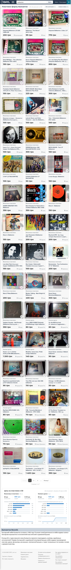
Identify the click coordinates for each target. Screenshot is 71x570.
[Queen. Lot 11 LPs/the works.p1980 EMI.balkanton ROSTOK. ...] (12, 339)
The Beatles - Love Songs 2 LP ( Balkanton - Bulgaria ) (58, 469)
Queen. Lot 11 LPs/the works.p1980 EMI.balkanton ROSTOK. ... (11, 353)
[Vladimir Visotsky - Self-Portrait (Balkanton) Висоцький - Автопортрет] (12, 310)
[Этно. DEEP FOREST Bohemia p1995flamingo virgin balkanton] (35, 310)
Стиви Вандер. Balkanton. (56, 176)
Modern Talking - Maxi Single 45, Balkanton (35, 294)
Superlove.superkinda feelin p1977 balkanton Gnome (11, 381)
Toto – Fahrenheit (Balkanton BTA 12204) (57, 119)
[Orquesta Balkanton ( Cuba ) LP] (58, 18)
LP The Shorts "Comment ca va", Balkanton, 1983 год (57, 411)
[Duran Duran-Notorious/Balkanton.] (58, 280)
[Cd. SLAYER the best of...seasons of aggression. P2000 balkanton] (58, 310)
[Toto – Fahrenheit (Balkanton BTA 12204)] (58, 105)
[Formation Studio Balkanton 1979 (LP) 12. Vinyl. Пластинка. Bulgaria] (12, 76)
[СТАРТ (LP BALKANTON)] (12, 164)
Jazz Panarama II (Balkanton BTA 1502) (34, 235)
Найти (49, 2)
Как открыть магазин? (61, 560)
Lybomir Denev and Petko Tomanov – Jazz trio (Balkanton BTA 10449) (35, 119)
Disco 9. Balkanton (8, 235)
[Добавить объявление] (69, 2)
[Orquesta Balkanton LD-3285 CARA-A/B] (12, 17)
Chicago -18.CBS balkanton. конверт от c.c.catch (57, 381)
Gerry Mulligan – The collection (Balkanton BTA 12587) (12, 60)
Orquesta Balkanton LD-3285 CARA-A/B (11, 31)
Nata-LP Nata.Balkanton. (10, 293)
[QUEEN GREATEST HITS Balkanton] (12, 193)
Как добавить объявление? (58, 557)
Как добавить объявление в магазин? (61, 563)
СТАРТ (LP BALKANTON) (10, 176)
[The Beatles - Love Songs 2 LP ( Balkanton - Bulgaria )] (58, 456)
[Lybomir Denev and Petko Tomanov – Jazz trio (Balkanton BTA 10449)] (35, 105)
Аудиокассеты (24, 556)
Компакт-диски (43, 494)
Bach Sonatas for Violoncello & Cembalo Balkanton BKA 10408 (35, 206)
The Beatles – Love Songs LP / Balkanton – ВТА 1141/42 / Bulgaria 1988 (35, 470)
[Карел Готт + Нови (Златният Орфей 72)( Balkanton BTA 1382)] (12, 135)
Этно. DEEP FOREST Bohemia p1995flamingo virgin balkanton (35, 323)
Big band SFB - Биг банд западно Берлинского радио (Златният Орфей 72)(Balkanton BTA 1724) (58, 237)
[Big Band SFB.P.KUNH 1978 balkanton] (12, 398)
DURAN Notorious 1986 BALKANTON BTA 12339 (33, 148)
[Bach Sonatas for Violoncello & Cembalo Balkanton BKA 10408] (35, 193)
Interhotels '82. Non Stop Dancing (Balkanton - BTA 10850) (33, 441)
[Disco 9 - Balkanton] (58, 193)
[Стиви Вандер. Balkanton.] (58, 164)
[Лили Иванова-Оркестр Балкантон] (12, 427)
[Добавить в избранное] (21, 24)
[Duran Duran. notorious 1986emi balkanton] (58, 339)
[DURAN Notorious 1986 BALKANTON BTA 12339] (35, 135)
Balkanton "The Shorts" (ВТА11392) (33, 31)
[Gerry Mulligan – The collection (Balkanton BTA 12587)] (12, 47)
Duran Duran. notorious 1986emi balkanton (58, 352)
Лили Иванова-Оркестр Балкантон (10, 440)
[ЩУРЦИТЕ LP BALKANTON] (12, 456)
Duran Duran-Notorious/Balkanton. (55, 294)
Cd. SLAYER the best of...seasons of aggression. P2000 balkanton (57, 324)
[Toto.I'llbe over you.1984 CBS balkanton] (35, 368)
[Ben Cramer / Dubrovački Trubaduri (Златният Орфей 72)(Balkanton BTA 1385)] (35, 251)
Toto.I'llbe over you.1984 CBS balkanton (34, 381)
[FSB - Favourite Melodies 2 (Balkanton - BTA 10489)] (35, 397)
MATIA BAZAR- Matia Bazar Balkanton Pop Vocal (34, 89)
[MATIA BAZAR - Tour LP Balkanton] (58, 134)
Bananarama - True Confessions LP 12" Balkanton (58, 265)
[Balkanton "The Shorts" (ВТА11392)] (35, 17)
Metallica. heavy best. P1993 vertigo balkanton (34, 352)
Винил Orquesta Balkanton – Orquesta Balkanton (34, 60)
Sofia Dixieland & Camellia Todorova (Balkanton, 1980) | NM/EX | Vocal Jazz (57, 90)
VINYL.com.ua (12, 552)
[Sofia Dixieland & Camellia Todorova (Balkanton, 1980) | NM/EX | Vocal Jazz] (58, 76)
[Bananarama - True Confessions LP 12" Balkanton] (58, 251)
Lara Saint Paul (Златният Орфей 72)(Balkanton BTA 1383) (12, 265)
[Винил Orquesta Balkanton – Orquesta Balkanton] (35, 47)
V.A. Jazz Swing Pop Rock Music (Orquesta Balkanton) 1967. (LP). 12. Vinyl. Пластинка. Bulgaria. (58, 61)
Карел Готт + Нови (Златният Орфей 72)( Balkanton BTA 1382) (12, 149)
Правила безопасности (44, 558)
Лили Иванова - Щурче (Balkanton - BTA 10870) (56, 440)
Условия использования (44, 552)
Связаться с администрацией (42, 561)
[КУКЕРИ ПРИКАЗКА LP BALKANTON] (35, 164)
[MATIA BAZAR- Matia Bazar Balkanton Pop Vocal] (35, 76)
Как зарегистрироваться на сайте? (61, 553)
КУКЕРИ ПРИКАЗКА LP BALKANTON (32, 177)
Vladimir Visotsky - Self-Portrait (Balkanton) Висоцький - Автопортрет (12, 324)
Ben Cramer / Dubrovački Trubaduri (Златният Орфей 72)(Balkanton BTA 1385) (35, 265)
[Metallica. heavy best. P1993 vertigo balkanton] (35, 339)
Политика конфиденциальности (43, 555)
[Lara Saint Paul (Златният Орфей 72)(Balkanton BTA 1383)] (12, 252)
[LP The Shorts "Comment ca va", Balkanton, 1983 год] (58, 397)
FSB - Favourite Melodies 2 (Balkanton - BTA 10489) (34, 411)
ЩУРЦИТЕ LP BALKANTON (11, 468)
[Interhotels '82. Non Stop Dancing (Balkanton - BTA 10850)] (35, 427)
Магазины (23, 559)
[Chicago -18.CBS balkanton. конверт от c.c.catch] (58, 368)
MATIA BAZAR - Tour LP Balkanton (56, 148)
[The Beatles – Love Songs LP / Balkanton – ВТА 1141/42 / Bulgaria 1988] (35, 456)
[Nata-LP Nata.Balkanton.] (12, 280)
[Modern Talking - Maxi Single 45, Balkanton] (35, 281)
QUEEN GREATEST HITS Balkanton (10, 206)
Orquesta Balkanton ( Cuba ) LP (58, 30)
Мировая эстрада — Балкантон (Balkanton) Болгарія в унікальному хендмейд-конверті (12, 120)
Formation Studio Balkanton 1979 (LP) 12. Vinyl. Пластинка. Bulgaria (12, 90)
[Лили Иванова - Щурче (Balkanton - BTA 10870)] (58, 426)
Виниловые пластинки (11, 494)
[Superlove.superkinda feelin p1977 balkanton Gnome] (12, 368)
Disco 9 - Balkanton (54, 206)
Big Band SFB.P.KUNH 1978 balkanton (11, 411)
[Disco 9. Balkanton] (13, 222)
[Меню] (13, 2)
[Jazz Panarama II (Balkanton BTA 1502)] (35, 222)
